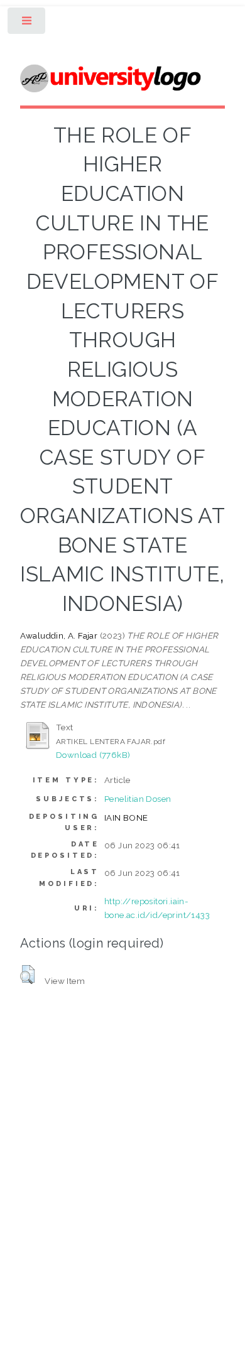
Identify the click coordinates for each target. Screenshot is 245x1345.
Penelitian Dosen (137, 799)
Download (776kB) (93, 755)
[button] (27, 974)
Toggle (27, 23)
